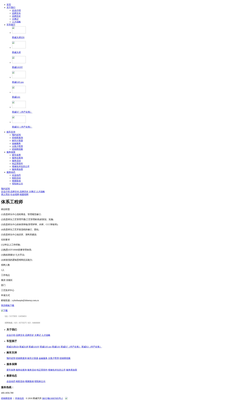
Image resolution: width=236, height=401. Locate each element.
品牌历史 (16, 16)
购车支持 (11, 132)
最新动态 (11, 172)
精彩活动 (16, 178)
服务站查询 (17, 158)
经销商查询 (17, 138)
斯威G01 (56, 347)
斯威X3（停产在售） (92, 347)
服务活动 (16, 161)
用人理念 (5, 194)
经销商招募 (17, 149)
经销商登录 (6, 398)
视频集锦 (16, 181)
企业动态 (16, 175)
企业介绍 (16, 10)
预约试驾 (16, 135)
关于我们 (11, 7)
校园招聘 (24, 194)
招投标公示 (17, 184)
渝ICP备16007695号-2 (52, 398)
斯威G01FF (34, 347)
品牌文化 (16, 13)
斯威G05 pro (45, 347)
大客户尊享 (17, 146)
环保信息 (19, 398)
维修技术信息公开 (21, 166)
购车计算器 (17, 140)
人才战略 (16, 22)
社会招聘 (14, 194)
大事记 (15, 19)
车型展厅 (11, 25)
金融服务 (16, 143)
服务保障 (11, 152)
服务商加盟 (17, 169)
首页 (9, 4)
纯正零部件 (17, 163)
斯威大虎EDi (13, 347)
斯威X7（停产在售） (71, 347)
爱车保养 (16, 155)
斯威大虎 (23, 347)
